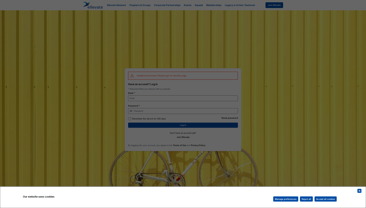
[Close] (359, 191)
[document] (183, 197)
